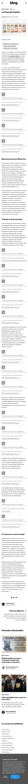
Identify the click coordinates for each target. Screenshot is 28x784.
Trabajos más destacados (9, 46)
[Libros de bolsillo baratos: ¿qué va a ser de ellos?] (14, 683)
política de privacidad (20, 773)
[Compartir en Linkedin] (14, 597)
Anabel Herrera (5, 17)
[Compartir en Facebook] (11, 597)
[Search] (25, 3)
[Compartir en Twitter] (16, 597)
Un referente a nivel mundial (10, 48)
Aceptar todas (15, 777)
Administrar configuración (5, 777)
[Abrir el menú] (2, 3)
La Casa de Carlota (14, 56)
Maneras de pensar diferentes (10, 43)
